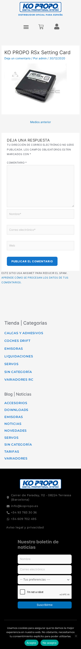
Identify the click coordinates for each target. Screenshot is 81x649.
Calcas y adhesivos (23, 333)
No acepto (49, 642)
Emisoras (13, 349)
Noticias (12, 424)
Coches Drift (17, 341)
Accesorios (15, 403)
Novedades (15, 431)
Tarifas (11, 451)
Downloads (16, 410)
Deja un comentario (17, 58)
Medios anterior (40, 122)
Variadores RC (18, 379)
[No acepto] (76, 636)
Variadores (15, 458)
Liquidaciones (18, 356)
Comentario (17, 162)
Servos (11, 364)
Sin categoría (18, 372)
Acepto (31, 642)
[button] (26, 27)
